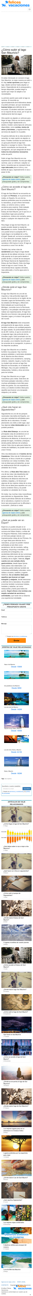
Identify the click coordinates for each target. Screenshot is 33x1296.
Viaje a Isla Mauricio (9, 664)
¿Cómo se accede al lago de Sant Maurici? (14, 1058)
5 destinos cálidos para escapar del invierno (14, 1246)
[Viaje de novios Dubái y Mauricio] (16, 721)
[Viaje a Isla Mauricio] (16, 654)
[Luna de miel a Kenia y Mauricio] (16, 739)
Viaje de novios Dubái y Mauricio (13, 728)
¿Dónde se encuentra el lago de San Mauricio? (15, 1082)
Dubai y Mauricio (8, 771)
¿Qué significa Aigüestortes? (12, 1200)
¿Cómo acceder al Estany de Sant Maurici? (14, 966)
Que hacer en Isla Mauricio (12, 1034)
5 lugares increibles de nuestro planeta (16, 942)
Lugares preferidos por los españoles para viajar (15, 1154)
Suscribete (27, 789)
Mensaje (3, 623)
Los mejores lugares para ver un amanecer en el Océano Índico (13, 1129)
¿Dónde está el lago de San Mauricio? (15, 1106)
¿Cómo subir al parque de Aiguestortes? (11, 894)
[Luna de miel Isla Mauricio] (16, 699)
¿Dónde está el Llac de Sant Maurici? (15, 1178)
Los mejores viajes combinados (13, 1222)
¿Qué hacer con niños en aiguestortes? (16, 871)
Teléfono (3, 617)
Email (3, 610)
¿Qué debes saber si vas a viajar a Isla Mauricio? (16, 847)
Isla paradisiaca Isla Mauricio (12, 686)
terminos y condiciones (16, 791)
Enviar (16, 640)
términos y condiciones (20, 636)
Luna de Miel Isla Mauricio (12, 1269)
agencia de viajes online (11, 179)
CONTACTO (4, 1285)
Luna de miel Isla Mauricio (11, 707)
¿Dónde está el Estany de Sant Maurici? (13, 919)
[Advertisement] (16, 29)
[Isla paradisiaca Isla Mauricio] (16, 675)
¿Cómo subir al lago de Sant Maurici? (15, 1012)
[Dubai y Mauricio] (16, 761)
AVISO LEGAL (21, 1282)
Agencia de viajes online (8, 1282)
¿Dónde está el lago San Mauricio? (14, 989)
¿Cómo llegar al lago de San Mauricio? (16, 824)
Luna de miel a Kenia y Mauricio (12, 750)
